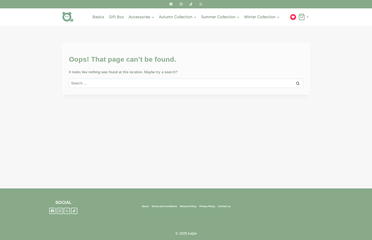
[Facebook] (171, 4)
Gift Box (116, 17)
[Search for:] (186, 83)
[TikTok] (191, 4)
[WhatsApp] (201, 4)
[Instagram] (181, 4)
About (145, 206)
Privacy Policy (207, 206)
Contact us (224, 206)
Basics (98, 17)
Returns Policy (188, 206)
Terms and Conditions (164, 206)
